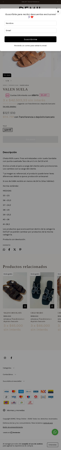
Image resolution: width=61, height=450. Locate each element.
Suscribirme (30, 39)
